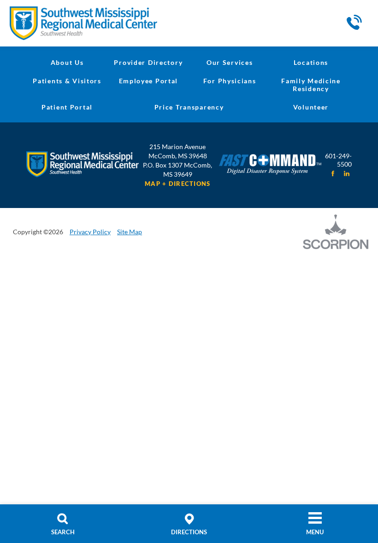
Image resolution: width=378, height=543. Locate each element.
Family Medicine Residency (311, 84)
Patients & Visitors (67, 81)
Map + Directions (177, 184)
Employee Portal (148, 81)
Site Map (129, 232)
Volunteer (311, 107)
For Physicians (229, 81)
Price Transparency (189, 107)
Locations (311, 62)
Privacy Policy (90, 232)
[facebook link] (333, 173)
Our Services (230, 62)
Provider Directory (148, 62)
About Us (67, 62)
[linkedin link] (347, 173)
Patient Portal (67, 107)
